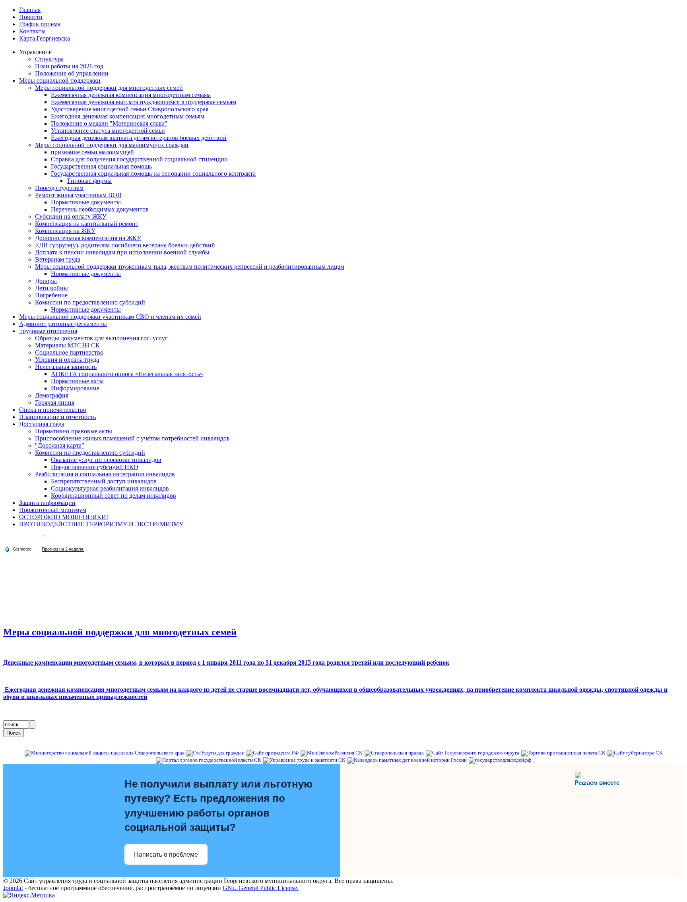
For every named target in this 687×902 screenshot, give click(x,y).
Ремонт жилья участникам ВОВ (78, 195)
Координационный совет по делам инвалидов (113, 495)
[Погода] (18, 548)
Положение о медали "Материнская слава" (109, 123)
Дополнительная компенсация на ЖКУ (88, 238)
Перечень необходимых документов (100, 209)
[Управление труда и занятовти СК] (304, 760)
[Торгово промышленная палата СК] (563, 753)
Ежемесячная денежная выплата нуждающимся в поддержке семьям (143, 102)
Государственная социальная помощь (101, 166)
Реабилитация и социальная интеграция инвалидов (105, 474)
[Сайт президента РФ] (272, 753)
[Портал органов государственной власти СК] (208, 760)
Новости (31, 17)
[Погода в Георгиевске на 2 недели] (63, 549)
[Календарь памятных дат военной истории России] (407, 760)
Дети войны (51, 288)
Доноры (46, 280)
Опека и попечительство (52, 409)
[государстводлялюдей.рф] (500, 760)
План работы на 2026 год (69, 66)
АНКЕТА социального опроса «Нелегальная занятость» (127, 373)
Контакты (32, 31)
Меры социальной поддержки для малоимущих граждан (111, 145)
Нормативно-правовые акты (73, 431)
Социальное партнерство (69, 352)
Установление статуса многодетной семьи (108, 130)
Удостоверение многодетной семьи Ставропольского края (129, 109)
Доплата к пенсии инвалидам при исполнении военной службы (122, 252)
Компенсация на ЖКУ (65, 230)
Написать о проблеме (166, 854)
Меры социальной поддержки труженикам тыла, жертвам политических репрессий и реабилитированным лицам (189, 266)
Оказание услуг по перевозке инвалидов (106, 459)
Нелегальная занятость (66, 366)
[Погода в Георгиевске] (44, 542)
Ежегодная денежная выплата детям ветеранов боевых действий (139, 137)
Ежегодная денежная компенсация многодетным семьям (127, 116)
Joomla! (13, 888)
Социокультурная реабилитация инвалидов (110, 488)
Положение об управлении (72, 73)
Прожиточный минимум (52, 509)
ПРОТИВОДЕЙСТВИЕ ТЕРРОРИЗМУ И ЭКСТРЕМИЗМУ (101, 524)
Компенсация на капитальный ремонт (86, 223)
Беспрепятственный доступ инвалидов (104, 481)
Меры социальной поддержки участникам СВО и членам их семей (110, 316)
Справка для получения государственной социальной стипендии (139, 159)
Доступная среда (41, 424)
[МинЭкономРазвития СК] (331, 753)
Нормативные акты (77, 381)
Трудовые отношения (48, 331)
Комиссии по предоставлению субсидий (90, 302)
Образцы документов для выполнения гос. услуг (101, 338)
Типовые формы (89, 180)
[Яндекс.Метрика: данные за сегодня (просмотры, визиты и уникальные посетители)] (29, 895)
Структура (49, 59)
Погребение (51, 295)
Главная (30, 9)
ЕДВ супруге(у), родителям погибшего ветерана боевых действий (125, 245)
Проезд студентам (59, 187)
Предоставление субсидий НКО (94, 467)
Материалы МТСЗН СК (67, 345)
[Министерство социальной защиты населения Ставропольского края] (104, 753)
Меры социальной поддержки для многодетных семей (109, 87)
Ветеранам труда (57, 259)
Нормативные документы (86, 202)
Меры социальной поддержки (60, 80)
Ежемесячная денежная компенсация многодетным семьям (131, 94)
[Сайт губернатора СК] (635, 753)
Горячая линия (54, 402)
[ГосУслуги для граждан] (215, 753)
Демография (51, 395)
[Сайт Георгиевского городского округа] (472, 753)
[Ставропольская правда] (394, 753)
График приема (39, 24)
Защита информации (47, 502)
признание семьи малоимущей (92, 152)
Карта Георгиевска (44, 38)
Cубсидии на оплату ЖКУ (71, 216)
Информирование (75, 388)
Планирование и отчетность (57, 416)
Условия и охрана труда (67, 359)
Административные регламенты (63, 323)
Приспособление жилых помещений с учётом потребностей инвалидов (132, 438)
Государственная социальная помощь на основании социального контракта (153, 173)
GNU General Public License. (261, 888)
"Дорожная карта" (59, 445)
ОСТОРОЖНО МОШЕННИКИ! (63, 517)
